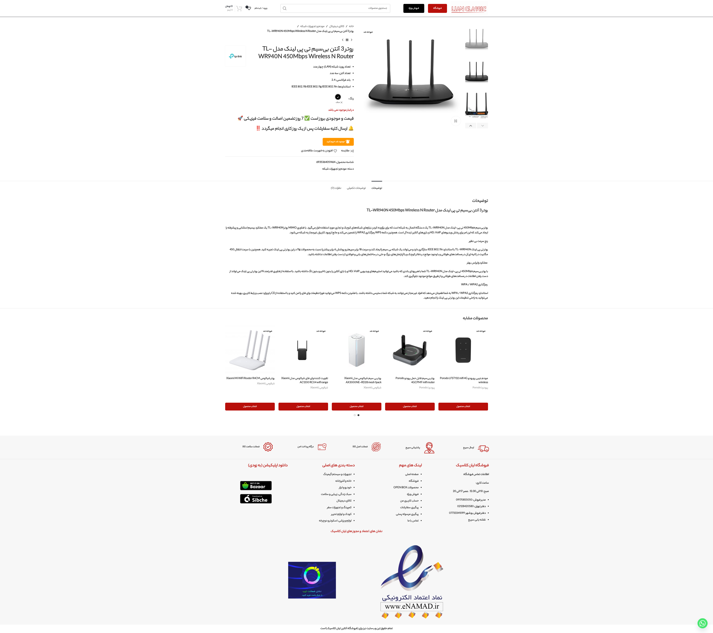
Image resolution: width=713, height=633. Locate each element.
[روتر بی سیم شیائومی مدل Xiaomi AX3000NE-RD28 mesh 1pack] (356, 350)
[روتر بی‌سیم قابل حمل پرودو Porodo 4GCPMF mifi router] (410, 350)
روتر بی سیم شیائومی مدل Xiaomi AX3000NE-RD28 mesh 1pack (362, 380)
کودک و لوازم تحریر (341, 514)
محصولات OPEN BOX (406, 488)
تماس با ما (413, 521)
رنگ (351, 99)
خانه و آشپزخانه (343, 481)
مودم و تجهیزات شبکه (312, 26)
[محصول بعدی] (342, 40)
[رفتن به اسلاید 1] (358, 415)
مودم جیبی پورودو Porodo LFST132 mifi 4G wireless (464, 380)
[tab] (377, 186)
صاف (338, 102)
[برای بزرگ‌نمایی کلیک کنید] (455, 121)
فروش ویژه (414, 8)
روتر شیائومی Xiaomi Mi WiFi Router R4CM (250, 378)
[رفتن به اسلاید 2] (355, 415)
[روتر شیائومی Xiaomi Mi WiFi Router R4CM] (250, 350)
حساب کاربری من (409, 501)
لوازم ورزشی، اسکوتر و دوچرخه (335, 521)
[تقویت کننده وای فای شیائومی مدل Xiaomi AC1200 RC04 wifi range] (303, 350)
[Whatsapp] (703, 623)
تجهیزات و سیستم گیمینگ (337, 474)
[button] (482, 126)
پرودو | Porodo (480, 388)
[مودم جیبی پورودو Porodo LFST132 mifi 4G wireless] (463, 350)
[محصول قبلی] (351, 40)
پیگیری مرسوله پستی (407, 514)
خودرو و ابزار (345, 488)
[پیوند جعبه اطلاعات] (464, 447)
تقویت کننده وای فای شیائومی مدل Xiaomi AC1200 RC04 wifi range (304, 380)
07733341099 (457, 513)
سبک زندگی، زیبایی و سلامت (336, 494)
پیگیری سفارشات (409, 508)
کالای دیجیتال (336, 26)
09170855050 (464, 500)
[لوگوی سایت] (469, 8)
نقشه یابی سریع (477, 520)
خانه (351, 26)
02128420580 (465, 506)
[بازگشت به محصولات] (347, 40)
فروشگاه (437, 8)
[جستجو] (284, 8)
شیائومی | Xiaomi (372, 388)
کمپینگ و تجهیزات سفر (339, 508)
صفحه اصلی (412, 474)
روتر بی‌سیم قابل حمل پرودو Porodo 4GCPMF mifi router (415, 380)
